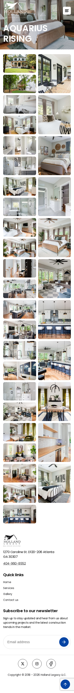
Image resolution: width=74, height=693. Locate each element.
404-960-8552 (14, 563)
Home (7, 582)
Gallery (7, 594)
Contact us (10, 600)
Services (8, 588)
